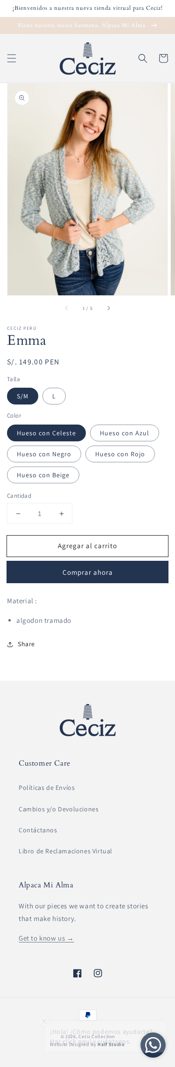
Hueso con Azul (124, 433)
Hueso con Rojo (120, 454)
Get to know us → (46, 938)
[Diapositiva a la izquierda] (66, 308)
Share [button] (26, 644)
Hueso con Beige (43, 475)
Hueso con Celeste (46, 433)
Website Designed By (87, 1044)
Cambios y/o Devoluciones (58, 809)
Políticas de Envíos (47, 787)
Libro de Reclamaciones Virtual (65, 851)
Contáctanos (38, 830)
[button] (11, 58)
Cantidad (19, 496)
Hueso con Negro (44, 454)
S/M (22, 396)
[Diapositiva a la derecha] (108, 308)
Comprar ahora (88, 572)
